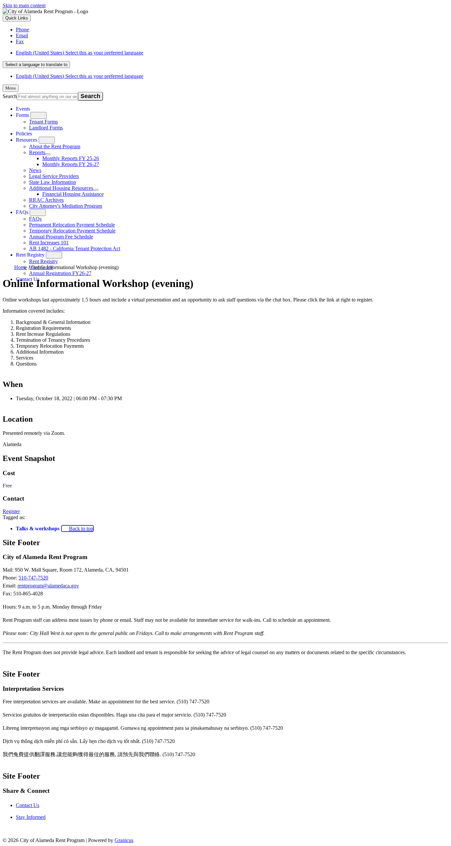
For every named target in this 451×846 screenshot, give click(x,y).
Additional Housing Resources (61, 188)
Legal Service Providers (54, 176)
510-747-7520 (33, 578)
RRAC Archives (46, 200)
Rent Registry (30, 255)
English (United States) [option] (79, 76)
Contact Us (27, 805)
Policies (24, 133)
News (35, 170)
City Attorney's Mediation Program (65, 206)
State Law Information (52, 182)
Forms (22, 115)
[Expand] (38, 115)
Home (20, 267)
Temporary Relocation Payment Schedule (72, 230)
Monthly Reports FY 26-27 (70, 164)
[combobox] (36, 64)
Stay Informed (31, 817)
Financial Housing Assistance (73, 194)
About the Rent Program (54, 146)
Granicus (124, 840)
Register (11, 511)
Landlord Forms (46, 127)
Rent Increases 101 (49, 242)
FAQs (22, 212)
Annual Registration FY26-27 (60, 273)
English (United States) (79, 52)
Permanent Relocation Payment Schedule (72, 225)
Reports (37, 152)
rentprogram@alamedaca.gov (48, 585)
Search (10, 96)
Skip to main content (24, 5)
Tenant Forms (43, 121)
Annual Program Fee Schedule (61, 236)
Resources (26, 140)
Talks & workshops (37, 528)
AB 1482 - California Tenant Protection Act (74, 248)
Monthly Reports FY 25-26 (70, 158)
